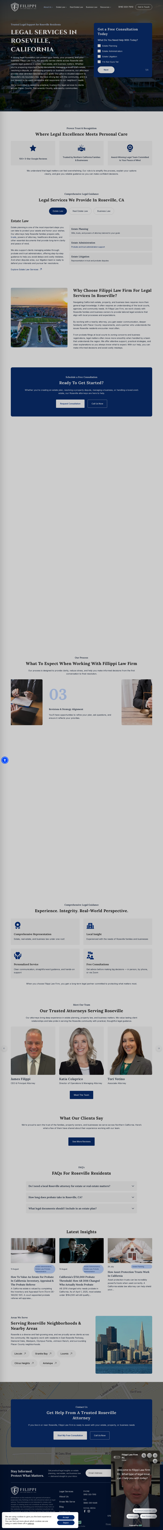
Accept (66, 1517)
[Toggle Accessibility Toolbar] (5, 760)
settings (31, 1523)
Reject (66, 1523)
